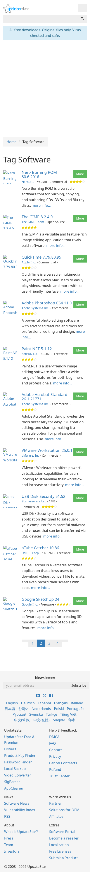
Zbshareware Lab (34, 501)
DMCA (54, 736)
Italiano (77, 703)
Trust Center (59, 776)
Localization (59, 844)
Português (75, 708)
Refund (55, 769)
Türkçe (51, 714)
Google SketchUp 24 (40, 599)
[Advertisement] (45, 88)
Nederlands (41, 708)
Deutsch (28, 703)
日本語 (10, 708)
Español (44, 703)
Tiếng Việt (68, 714)
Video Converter (17, 775)
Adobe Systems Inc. (35, 308)
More (80, 174)
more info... (41, 205)
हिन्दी (71, 720)
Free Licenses (60, 851)
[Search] (82, 19)
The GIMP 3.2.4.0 (37, 216)
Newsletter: (45, 677)
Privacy (55, 756)
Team (8, 844)
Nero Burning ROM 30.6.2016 (39, 174)
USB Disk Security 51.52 (43, 496)
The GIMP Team (33, 222)
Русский (19, 714)
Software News (16, 803)
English (12, 703)
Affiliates (56, 816)
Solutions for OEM (64, 809)
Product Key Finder (20, 755)
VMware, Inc (30, 455)
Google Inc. (30, 604)
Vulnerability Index (19, 809)
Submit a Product (63, 857)
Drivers (10, 749)
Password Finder (18, 762)
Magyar (59, 720)
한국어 (23, 708)
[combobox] (40, 19)
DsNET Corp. (31, 553)
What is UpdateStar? (21, 831)
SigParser (12, 781)
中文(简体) (22, 720)
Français (61, 703)
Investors (12, 851)
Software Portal (62, 831)
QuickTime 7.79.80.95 (41, 257)
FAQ (52, 743)
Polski (59, 708)
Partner (55, 803)
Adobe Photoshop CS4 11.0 (47, 302)
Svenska (36, 714)
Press (8, 838)
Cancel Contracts (63, 763)
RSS (7, 816)
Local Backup (15, 768)
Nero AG (28, 182)
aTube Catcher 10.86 (40, 547)
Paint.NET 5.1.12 (37, 348)
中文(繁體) (41, 720)
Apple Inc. (29, 262)
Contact (55, 749)
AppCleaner (13, 788)
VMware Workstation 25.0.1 (47, 450)
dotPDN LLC (30, 354)
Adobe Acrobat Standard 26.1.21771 (44, 396)
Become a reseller (64, 838)
